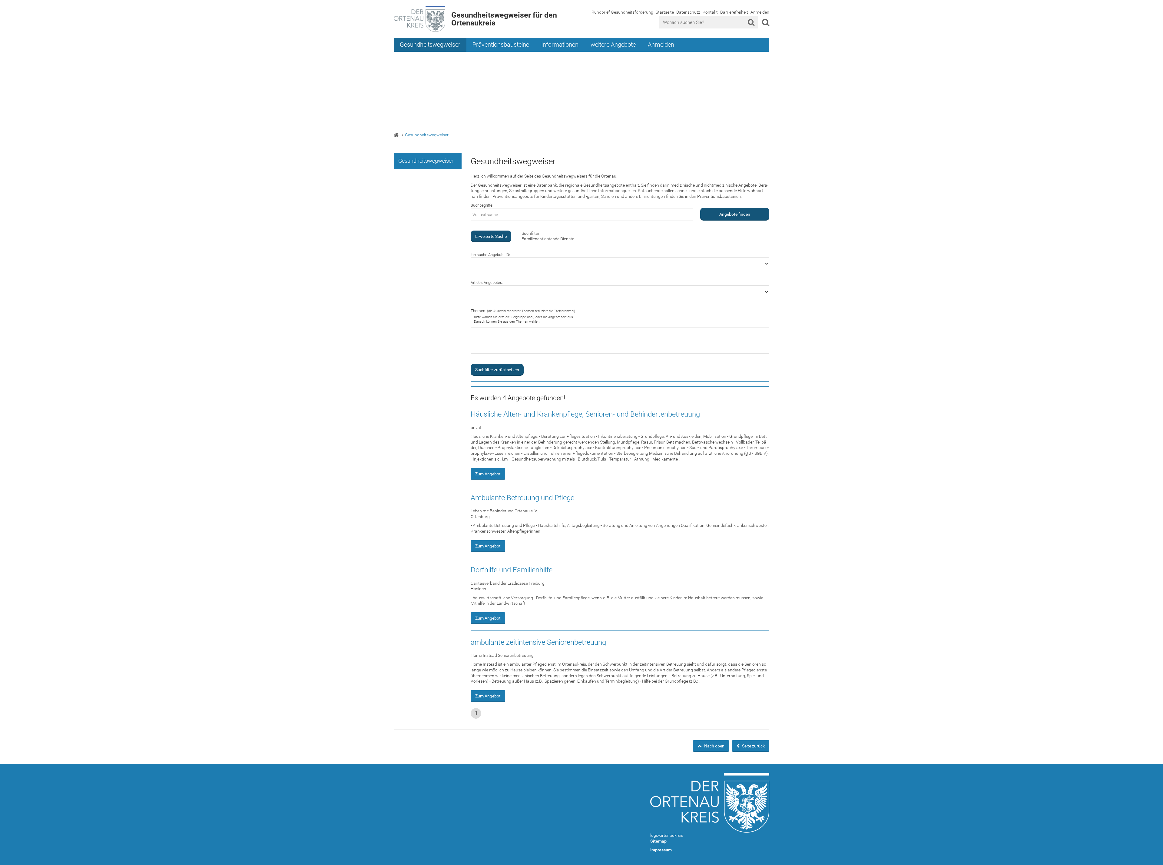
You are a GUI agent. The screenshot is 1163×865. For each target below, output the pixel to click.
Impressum (661, 849)
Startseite (665, 12)
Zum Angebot (488, 473)
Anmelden (759, 12)
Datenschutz (688, 12)
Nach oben (713, 746)
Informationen (559, 44)
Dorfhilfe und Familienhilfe (511, 570)
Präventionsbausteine (500, 44)
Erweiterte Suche (491, 236)
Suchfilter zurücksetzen (497, 369)
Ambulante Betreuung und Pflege (522, 498)
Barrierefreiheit (734, 12)
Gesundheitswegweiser (430, 44)
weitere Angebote (613, 44)
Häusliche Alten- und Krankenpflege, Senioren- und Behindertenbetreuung (585, 414)
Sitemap (658, 841)
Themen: (523, 310)
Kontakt (710, 12)
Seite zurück (753, 746)
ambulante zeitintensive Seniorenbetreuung (538, 642)
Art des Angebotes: (487, 282)
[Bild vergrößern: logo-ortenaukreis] (709, 803)
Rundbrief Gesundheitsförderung (622, 12)
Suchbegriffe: (482, 205)
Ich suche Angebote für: (491, 254)
